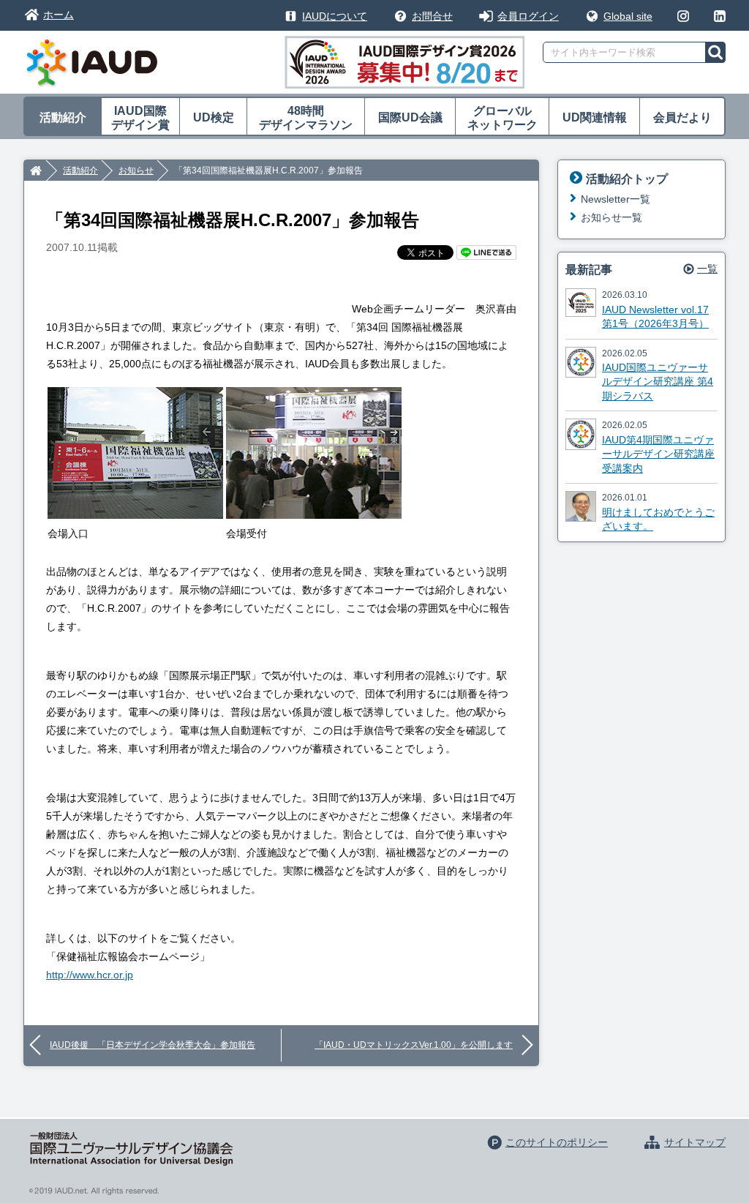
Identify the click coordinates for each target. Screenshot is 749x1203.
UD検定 (213, 117)
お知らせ (136, 170)
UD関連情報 (594, 117)
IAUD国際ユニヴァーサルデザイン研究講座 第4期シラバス (657, 381)
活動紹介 (62, 117)
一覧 (707, 268)
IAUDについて (334, 16)
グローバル (502, 118)
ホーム (58, 14)
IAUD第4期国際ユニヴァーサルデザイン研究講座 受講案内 (658, 454)
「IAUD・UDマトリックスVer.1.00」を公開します (414, 1045)
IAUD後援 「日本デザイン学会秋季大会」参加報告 (152, 1045)
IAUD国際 (140, 118)
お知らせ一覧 (611, 217)
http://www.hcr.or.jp (89, 975)
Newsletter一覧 (615, 199)
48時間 (306, 118)
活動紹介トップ (627, 179)
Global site (627, 16)
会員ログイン (528, 16)
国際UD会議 (410, 117)
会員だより (682, 117)
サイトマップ (695, 1142)
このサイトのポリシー (556, 1142)
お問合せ (432, 16)
